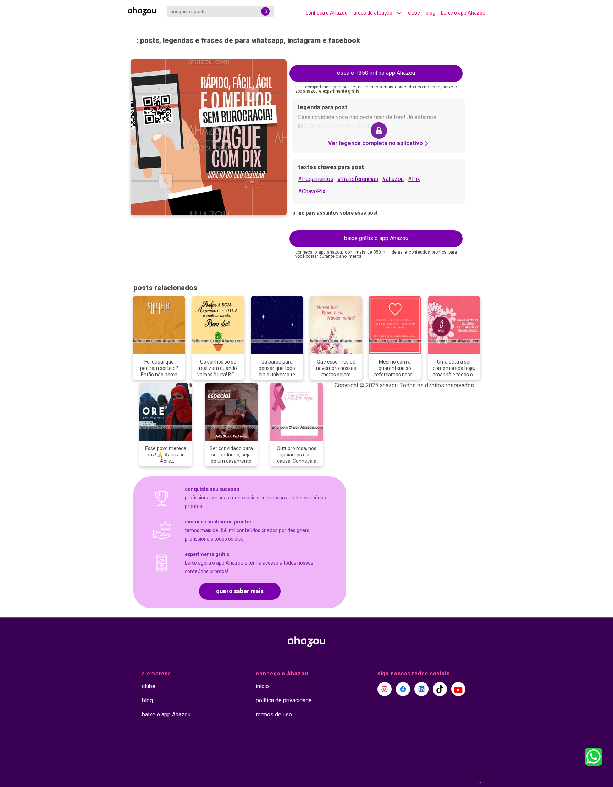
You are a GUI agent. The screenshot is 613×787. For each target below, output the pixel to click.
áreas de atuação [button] (372, 13)
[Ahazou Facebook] (403, 689)
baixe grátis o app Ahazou (376, 238)
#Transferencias (357, 179)
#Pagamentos (315, 179)
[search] (265, 11)
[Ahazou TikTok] (440, 689)
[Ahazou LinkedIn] (421, 689)
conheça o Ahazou (327, 13)
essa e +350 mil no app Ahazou (376, 73)
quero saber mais (240, 591)
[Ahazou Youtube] (458, 689)
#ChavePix (311, 191)
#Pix (414, 179)
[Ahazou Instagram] (384, 689)
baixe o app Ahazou (463, 13)
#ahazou (393, 179)
